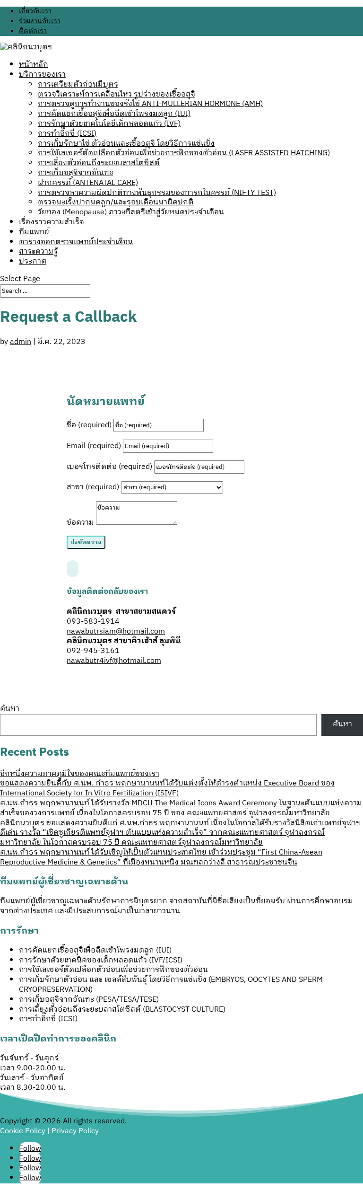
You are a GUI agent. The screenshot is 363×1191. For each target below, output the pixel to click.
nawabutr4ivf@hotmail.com (114, 660)
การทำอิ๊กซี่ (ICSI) (67, 133)
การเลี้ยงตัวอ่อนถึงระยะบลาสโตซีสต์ (99, 163)
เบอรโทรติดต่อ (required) (109, 466)
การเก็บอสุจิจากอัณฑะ (75, 173)
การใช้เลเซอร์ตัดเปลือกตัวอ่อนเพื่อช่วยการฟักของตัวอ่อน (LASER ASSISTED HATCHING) (184, 153)
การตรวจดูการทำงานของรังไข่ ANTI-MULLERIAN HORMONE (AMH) (150, 103)
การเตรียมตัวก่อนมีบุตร (78, 84)
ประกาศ (32, 261)
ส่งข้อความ (86, 542)
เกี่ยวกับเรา (35, 11)
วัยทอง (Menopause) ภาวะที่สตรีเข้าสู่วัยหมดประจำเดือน (131, 212)
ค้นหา (9, 708)
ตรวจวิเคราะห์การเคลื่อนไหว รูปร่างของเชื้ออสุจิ (116, 94)
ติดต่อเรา (33, 31)
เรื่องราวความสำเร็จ (51, 222)
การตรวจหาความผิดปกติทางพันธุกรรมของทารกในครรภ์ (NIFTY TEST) (157, 192)
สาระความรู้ (38, 251)
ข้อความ (80, 522)
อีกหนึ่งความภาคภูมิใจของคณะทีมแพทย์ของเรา (79, 774)
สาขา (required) (93, 487)
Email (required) (94, 446)
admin (20, 341)
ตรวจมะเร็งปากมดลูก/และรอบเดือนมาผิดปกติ (116, 202)
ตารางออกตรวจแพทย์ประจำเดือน (76, 242)
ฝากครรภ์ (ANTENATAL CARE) (88, 182)
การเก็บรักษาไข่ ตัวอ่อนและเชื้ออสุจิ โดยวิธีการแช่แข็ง (126, 143)
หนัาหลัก (33, 64)
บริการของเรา (42, 74)
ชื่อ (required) (89, 425)
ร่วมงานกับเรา (39, 21)
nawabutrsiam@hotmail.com (116, 631)
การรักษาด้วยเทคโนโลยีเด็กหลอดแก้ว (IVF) (109, 123)
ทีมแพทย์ (34, 232)
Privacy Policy (75, 1131)
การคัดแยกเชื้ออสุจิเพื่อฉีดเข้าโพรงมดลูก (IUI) (114, 113)
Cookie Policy (22, 1131)
